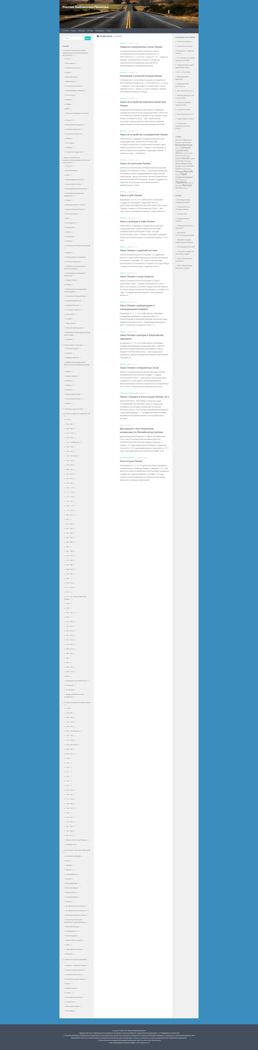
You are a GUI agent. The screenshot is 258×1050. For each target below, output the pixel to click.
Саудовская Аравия (184, 177)
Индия (184, 153)
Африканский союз (72, 358)
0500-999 (69, 424)
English (68, 59)
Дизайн (68, 72)
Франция (69, 954)
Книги (109, 31)
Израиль (69, 390)
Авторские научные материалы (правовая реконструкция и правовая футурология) (75, 53)
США (67, 945)
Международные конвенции (75, 257)
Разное (68, 285)
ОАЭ (177, 169)
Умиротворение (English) (185, 119)
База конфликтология (73, 184)
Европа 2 (123, 98)
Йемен (188, 156)
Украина (68, 138)
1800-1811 (69, 515)
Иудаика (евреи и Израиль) (75, 90)
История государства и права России (77, 414)
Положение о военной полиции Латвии (141, 76)
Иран (190, 153)
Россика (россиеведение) (74, 125)
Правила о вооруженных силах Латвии (141, 46)
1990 (121, 425)
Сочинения (69, 685)
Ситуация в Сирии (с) (73, 310)
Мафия (68, 104)
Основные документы (184, 41)
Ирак (187, 153)
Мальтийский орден (72, 927)
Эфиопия (69, 339)
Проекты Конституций (129, 393)
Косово (68, 232)
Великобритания (71, 883)
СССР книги (70, 690)
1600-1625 (69, 469)
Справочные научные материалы (75, 959)
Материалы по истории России (76, 681)
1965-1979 (69, 649)
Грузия (68, 200)
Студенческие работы (73, 134)
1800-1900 (69, 804)
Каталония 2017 (71, 223)
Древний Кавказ (71, 77)
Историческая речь (183, 109)
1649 (67, 763)
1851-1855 (69, 538)
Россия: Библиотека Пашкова (85, 7)
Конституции (70, 95)
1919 (67, 608)
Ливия (184, 163)
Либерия (69, 241)
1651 (67, 772)
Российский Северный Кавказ (76, 296)
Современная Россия (73, 129)
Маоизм (68, 252)
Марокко (184, 166)
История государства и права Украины (77, 702)
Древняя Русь (70, 81)
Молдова (190, 166)
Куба (182, 161)
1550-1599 (69, 465)
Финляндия (178, 185)
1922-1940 (69, 822)
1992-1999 (69, 667)
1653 (67, 781)
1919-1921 (69, 817)
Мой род (81, 31)
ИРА (67, 218)
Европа (123, 247)
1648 (67, 758)
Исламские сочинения (73, 86)
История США (182, 214)
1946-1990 (69, 831)
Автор (73, 31)
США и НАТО (70, 314)
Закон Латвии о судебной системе (138, 250)
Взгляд (90, 31)
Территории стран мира (74, 949)
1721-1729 (69, 497)
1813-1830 (69, 524)
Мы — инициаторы (183, 72)
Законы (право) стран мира (73, 345)
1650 (67, 767)
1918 (67, 603)
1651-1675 (69, 479)
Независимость (71, 931)
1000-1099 (69, 429)
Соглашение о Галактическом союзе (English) (182, 126)
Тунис (176, 180)
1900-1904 (69, 574)
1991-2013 (69, 835)
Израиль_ (69, 901)
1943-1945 (69, 640)
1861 (67, 547)
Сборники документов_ (74, 301)
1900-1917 (69, 808)
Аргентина (178, 140)
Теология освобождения (74, 328)
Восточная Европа (127, 458)
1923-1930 (69, 622)
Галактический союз (73, 68)
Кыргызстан (187, 161)
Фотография (70, 1011)
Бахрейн (177, 142)
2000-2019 (69, 672)
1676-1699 (69, 483)
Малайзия (178, 166)
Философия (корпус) (73, 1006)
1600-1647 (69, 754)
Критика (68, 100)
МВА (67, 109)
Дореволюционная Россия (75, 209)
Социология (70, 1002)
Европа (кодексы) (72, 376)
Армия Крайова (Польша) (74, 180)
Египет (185, 150)
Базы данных (70, 63)
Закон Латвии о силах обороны (137, 276)
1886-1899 (69, 569)
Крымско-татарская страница (76, 965)
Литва (189, 163)
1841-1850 (69, 533)
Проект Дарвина (71, 936)
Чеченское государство (74, 152)
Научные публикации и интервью (77, 113)
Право (68, 984)
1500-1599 (69, 749)
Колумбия (192, 158)
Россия (188, 171)
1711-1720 (69, 492)
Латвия (178, 164)
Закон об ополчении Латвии (135, 163)
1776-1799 (69, 510)
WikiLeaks (69, 166)
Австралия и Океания (73, 856)
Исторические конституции (75, 906)
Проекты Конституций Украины (76, 840)
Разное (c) (69, 120)
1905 (67, 578)
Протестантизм (71, 988)
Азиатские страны (72, 348)
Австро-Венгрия (71, 170)
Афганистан (187, 140)
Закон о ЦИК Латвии (131, 195)
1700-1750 (69, 795)
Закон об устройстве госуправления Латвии (144, 134)
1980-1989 (69, 653)
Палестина (188, 169)
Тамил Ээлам (70, 323)
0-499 (68, 420)
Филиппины (190, 183)
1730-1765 (69, 501)
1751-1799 (69, 799)
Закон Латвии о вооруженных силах (139, 367)
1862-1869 (69, 551)
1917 (67, 592)
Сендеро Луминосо (72, 305)
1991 (67, 662)
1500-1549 (69, 460)
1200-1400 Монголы (73, 442)
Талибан (69, 319)
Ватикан (68, 879)
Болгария (183, 142)
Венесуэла (178, 148)
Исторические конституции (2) (76, 911)
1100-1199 (69, 433)
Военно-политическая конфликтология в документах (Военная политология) (76, 160)
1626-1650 (69, 474)
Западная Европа (72, 897)
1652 (67, 776)
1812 (67, 519)
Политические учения (73, 974)
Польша (179, 171)
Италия (183, 156)
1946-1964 (69, 644)
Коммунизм (70, 227)
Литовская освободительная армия (78, 246)
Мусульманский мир (73, 394)
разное (68, 403)
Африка (68, 870)
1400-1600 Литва (71, 456)
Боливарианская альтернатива (76, 189)
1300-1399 (69, 447)
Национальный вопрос (185, 46)
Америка (69, 353)
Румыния (177, 174)
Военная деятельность (185, 114)
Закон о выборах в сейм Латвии (137, 221)
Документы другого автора (75, 205)
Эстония (178, 188)
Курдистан (69, 236)
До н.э (68, 676)
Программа (99, 31)
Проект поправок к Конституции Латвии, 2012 (144, 396)
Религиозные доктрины (74, 997)
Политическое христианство (75, 979)
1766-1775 (69, 506)
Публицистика (71, 844)
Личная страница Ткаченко (75, 970)
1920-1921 (69, 613)
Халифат (69, 147)
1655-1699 (69, 790)
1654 (67, 785)
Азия (67, 175)
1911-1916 (69, 587)
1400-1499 (69, 451)
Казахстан (179, 158)
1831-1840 (69, 528)
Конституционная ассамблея (76, 915)
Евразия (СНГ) (71, 892)
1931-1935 (69, 626)
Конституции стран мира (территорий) (77, 850)
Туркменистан (183, 180)
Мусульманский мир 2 (73, 399)
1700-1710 (69, 488)
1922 (67, 617)
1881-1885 (69, 565)
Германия (186, 147)
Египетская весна (72, 214)
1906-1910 (69, 583)
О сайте (65, 31)
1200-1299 (69, 438)
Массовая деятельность (185, 91)
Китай (186, 158)
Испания (178, 156)
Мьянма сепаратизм (73, 262)
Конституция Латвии (131, 461)
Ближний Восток (71, 874)
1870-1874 (69, 556)
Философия (70, 143)
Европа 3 (123, 43)
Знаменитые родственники (73, 409)
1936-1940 (69, 631)
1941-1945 (69, 826)
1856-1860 (69, 542)
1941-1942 (69, 635)
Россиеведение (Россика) (186, 247)
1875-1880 (69, 560)
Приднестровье (71, 280)
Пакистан (182, 169)
